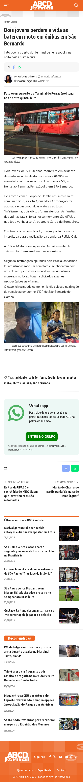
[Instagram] (71, 756)
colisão (33, 377)
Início (6, 21)
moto (7, 383)
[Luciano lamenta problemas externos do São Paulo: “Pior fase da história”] (69, 574)
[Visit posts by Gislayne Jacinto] (8, 79)
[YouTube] (60, 756)
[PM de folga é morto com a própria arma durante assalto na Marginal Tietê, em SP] (69, 651)
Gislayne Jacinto (26, 76)
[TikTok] (76, 756)
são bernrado (41, 383)
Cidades (14, 21)
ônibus (26, 383)
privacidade (13, 449)
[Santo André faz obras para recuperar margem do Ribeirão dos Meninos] (69, 724)
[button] (7, 5)
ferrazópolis (47, 377)
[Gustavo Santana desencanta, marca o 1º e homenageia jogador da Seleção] (69, 615)
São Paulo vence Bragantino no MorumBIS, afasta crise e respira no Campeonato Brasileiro (27, 593)
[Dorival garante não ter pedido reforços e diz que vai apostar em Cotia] (69, 533)
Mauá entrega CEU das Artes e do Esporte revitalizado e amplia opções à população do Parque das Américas (29, 700)
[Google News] (66, 756)
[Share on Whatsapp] (20, 67)
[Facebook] (50, 756)
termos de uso (57, 445)
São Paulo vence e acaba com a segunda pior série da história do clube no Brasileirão (29, 551)
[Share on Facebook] (14, 67)
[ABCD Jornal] (41, 5)
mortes (72, 377)
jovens (61, 377)
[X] (54, 756)
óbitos (16, 383)
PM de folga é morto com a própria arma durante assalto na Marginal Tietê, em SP (27, 651)
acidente (21, 377)
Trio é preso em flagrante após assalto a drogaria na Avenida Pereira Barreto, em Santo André (29, 676)
